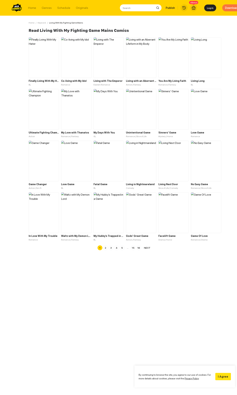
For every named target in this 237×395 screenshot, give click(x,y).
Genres (47, 7)
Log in (210, 7)
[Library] (184, 7)
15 (133, 247)
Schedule (63, 7)
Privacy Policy (192, 378)
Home (32, 7)
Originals (82, 7)
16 (138, 247)
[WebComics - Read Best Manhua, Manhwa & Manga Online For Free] (17, 8)
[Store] (193, 7)
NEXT (147, 247)
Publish (170, 7)
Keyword (42, 22)
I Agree (223, 376)
